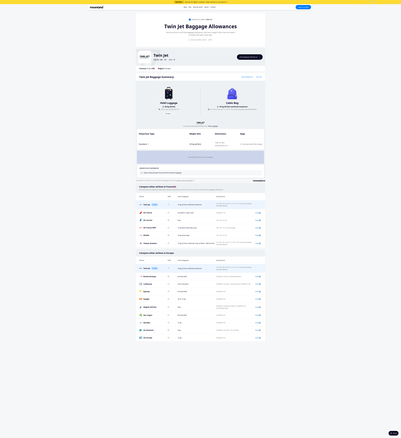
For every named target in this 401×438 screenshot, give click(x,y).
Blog (185, 7)
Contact (213, 7)
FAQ (189, 7)
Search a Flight (303, 7)
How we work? (198, 7)
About (206, 7)
